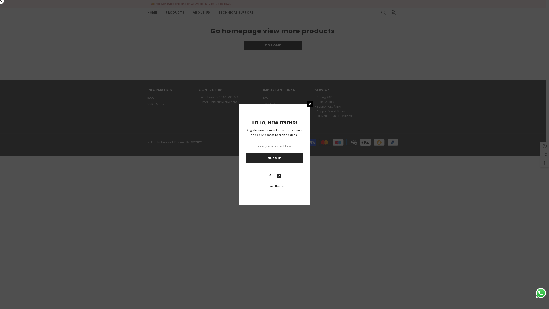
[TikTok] (279, 175)
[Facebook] (269, 175)
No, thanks (277, 186)
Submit (274, 158)
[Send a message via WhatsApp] (541, 293)
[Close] (310, 104)
